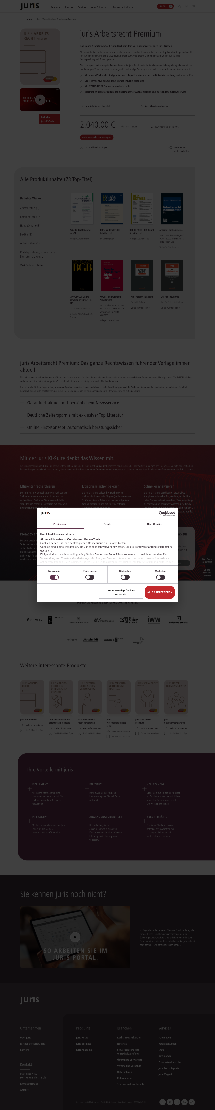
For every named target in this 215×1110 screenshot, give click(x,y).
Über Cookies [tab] (154, 524)
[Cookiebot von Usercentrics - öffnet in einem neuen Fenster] (161, 513)
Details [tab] (107, 524)
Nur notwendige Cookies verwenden (121, 592)
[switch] (89, 577)
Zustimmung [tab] (60, 524)
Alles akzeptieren (159, 592)
